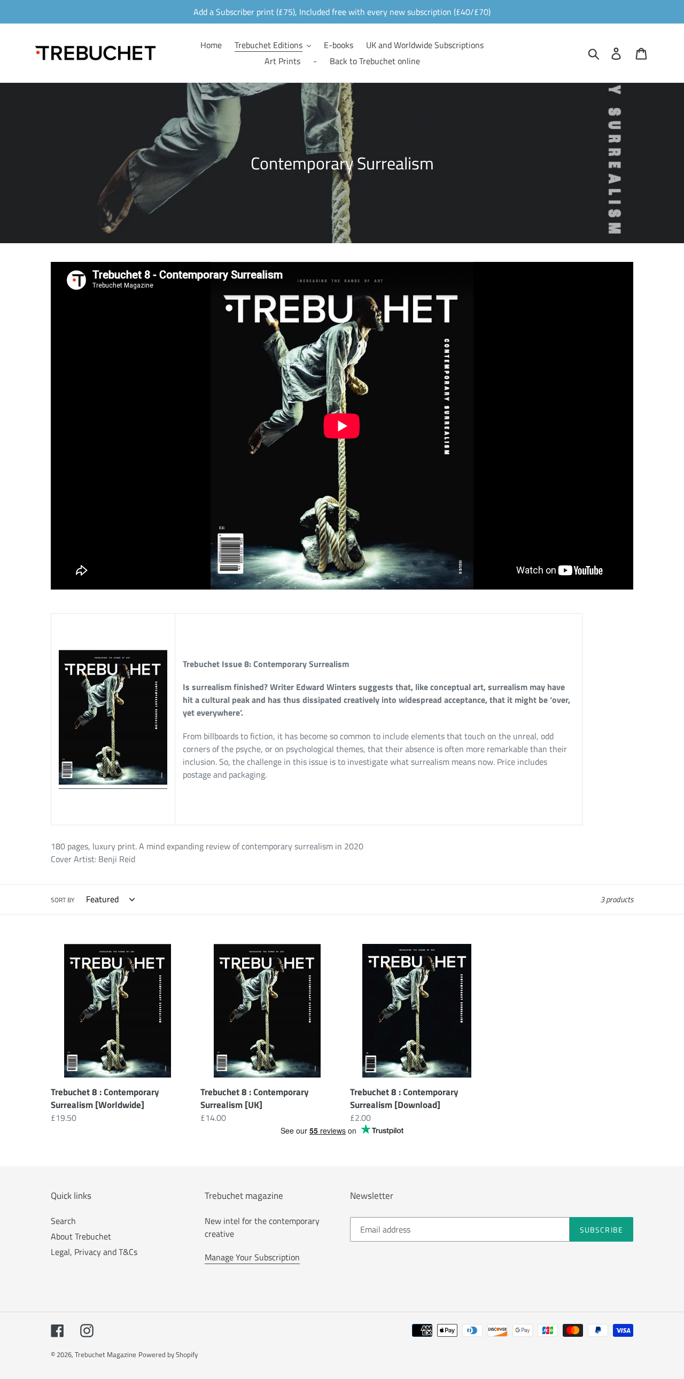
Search (63, 1220)
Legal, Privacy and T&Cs (94, 1251)
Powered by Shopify (168, 1354)
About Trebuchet (81, 1236)
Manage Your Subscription (252, 1257)
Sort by (62, 900)
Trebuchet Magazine (105, 1354)
